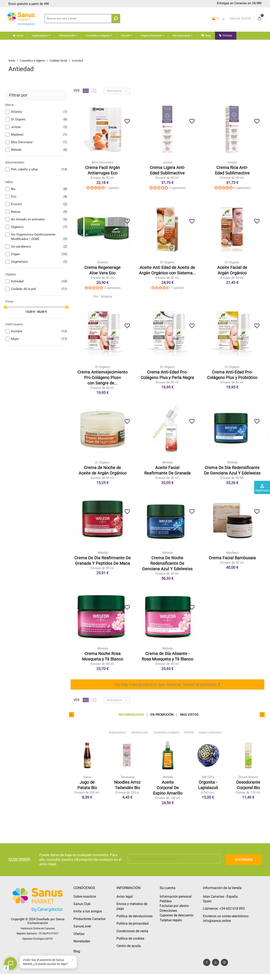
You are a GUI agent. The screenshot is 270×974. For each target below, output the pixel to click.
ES (217, 18)
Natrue (39, 212)
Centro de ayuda (128, 946)
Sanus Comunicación (46, 921)
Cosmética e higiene (166, 732)
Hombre (39, 331)
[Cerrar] (72, 960)
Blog (76, 951)
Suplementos (117, 732)
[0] (259, 18)
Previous (71, 714)
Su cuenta (167, 888)
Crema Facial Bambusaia (232, 557)
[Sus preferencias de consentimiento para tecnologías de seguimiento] (6, 968)
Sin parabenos (39, 246)
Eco (39, 196)
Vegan (39, 254)
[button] (48, 962)
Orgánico (39, 227)
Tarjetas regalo (171, 920)
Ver (76, 91)
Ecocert (39, 204)
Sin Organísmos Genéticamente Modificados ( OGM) (39, 237)
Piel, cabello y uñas (39, 169)
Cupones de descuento (176, 915)
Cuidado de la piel (39, 289)
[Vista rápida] (111, 136)
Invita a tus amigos (87, 911)
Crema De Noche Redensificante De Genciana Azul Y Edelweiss (167, 563)
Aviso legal (124, 897)
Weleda (39, 150)
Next (262, 714)
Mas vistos (189, 714)
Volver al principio (200, 684)
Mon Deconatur (39, 142)
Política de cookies (130, 938)
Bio (39, 189)
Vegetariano (39, 262)
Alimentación (139, 732)
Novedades (81, 941)
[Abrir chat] (10, 963)
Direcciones (168, 911)
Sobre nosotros (84, 897)
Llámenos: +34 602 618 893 (224, 909)
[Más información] (120, 136)
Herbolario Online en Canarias (38, 928)
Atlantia (39, 112)
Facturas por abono (174, 906)
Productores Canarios (89, 919)
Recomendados (131, 714)
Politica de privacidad (132, 923)
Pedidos (166, 901)
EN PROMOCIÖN (162, 714)
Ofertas (78, 934)
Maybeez (39, 134)
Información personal (176, 897)
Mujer (39, 339)
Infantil (188, 732)
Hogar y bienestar (210, 732)
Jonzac (39, 127)
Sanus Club (81, 904)
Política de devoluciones (134, 916)
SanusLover (82, 926)
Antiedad (39, 281)
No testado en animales (39, 219)
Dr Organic (39, 119)
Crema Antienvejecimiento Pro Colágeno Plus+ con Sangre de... (102, 377)
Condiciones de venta (132, 931)
